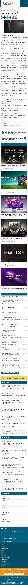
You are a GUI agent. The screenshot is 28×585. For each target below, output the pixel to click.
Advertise (8, 531)
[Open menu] (25, 3)
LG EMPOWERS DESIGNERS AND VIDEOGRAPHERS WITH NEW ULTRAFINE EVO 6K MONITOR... (12, 346)
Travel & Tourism (5, 509)
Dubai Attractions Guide (12, 536)
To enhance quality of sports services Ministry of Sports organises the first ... (11, 334)
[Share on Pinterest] (13, 17)
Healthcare (4, 519)
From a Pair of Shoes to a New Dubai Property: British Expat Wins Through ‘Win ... (11, 297)
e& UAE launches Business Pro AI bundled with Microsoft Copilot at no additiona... (12, 308)
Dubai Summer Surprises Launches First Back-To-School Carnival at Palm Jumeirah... (12, 338)
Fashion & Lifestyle (6, 498)
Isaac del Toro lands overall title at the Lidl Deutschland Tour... (11, 368)
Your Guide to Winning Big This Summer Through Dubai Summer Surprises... (10, 361)
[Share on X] (4, 17)
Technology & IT (5, 500)
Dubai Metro (13, 531)
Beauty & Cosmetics (6, 496)
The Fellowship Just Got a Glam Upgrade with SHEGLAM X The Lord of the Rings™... (12, 342)
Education (4, 514)
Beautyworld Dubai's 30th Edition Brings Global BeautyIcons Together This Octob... (11, 327)
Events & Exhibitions (6, 521)
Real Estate (4, 507)
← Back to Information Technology (10, 372)
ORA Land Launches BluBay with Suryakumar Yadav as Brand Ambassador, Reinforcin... (12, 354)
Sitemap (8, 533)
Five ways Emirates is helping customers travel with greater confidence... (10, 301)
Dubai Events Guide (13, 538)
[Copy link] (16, 17)
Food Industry (5, 505)
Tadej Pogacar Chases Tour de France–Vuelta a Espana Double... (12, 331)
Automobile (4, 503)
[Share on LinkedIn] (10, 17)
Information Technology (9, 9)
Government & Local (6, 517)
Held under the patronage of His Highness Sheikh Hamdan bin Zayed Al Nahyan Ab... (11, 324)
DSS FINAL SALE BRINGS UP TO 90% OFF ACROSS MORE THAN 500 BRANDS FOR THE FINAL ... (11, 312)
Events (2, 550)
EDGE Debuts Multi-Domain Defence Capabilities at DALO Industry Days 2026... (11, 365)
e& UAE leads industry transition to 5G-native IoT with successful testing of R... (11, 316)
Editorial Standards (8, 530)
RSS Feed (20, 530)
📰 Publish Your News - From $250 (14, 573)
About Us (2, 530)
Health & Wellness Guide (5, 539)
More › (24, 382)
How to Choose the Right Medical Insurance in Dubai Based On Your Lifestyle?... (11, 320)
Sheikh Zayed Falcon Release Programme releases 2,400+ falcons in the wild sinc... (11, 304)
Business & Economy (6, 512)
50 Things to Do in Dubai (15, 539)
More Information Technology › (18, 145)
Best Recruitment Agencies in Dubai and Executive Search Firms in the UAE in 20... (11, 357)
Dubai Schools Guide (5, 538)
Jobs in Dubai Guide (15, 541)
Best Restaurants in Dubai (6, 541)
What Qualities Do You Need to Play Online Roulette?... (13, 433)
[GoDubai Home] (10, 3)
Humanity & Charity (6, 523)
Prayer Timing (3, 533)
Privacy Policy (3, 531)
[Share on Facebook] (2, 17)
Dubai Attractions (20, 531)
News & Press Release (5, 557)
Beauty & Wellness (4, 548)
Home (2, 9)
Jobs (2, 552)
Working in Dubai (21, 536)
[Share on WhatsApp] (7, 17)
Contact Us (15, 530)
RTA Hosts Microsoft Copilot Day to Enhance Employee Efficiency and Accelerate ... (11, 350)
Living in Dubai (4, 536)
